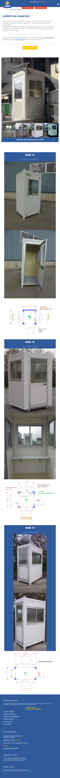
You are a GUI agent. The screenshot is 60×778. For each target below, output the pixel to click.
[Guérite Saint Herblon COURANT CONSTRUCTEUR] (8, 130)
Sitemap (5, 745)
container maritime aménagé (11, 716)
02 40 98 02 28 (41, 1)
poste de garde (8, 721)
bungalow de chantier (9, 714)
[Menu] (58, 4)
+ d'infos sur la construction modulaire (33, 708)
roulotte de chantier (9, 711)
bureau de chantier (9, 719)
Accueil (5, 9)
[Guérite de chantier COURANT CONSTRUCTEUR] (51, 130)
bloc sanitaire (7, 724)
